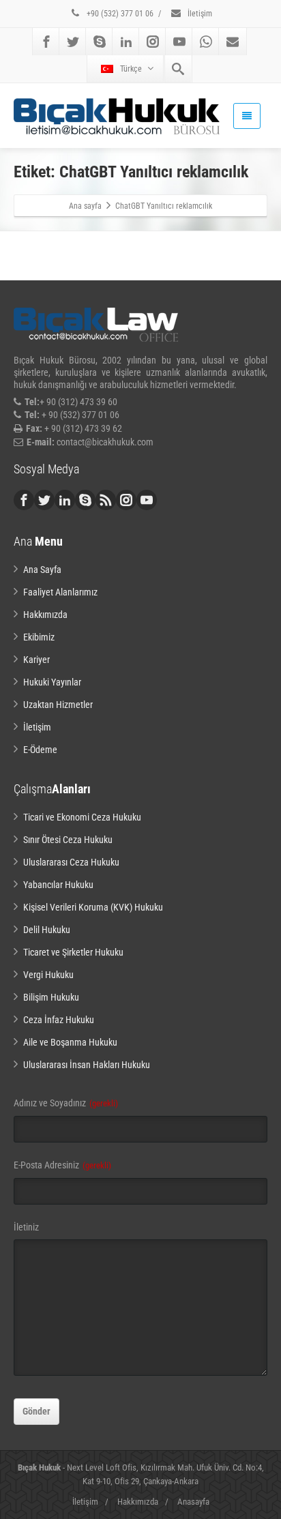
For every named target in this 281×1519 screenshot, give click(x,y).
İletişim (199, 13)
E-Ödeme (40, 749)
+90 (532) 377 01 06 (119, 13)
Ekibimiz (39, 637)
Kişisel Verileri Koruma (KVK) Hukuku (93, 907)
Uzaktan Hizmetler (58, 704)
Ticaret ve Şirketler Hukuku (73, 952)
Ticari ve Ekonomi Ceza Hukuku (82, 817)
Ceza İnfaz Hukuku (58, 1019)
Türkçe (131, 69)
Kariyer (36, 659)
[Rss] (105, 500)
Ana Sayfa (42, 569)
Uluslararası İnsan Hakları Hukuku (86, 1064)
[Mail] (232, 41)
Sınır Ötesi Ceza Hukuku (68, 839)
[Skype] (99, 41)
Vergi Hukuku (48, 974)
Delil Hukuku (46, 929)
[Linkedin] (126, 41)
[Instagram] (152, 41)
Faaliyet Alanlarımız (60, 592)
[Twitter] (73, 41)
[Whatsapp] (206, 41)
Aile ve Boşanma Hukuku (70, 1042)
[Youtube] (179, 41)
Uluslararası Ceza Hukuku (71, 862)
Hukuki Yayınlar (52, 682)
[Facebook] (46, 41)
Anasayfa (193, 1501)
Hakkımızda (45, 614)
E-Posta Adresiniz (62, 1165)
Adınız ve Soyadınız (66, 1102)
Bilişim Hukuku (51, 997)
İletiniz (26, 1227)
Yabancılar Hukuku (58, 884)
